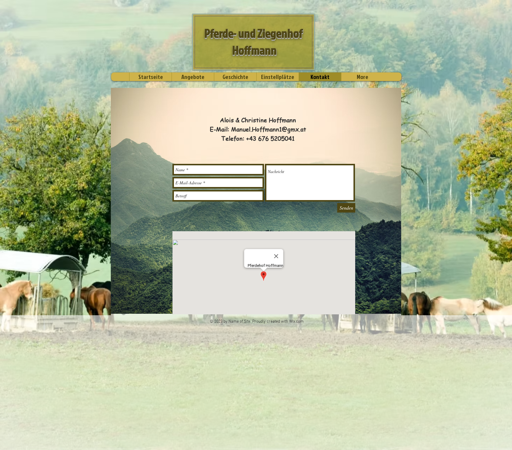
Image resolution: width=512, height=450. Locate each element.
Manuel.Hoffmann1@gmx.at (268, 129)
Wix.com (296, 321)
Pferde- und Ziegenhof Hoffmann (253, 41)
